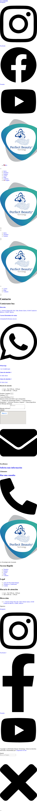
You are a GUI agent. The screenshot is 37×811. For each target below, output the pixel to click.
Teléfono (2, 395)
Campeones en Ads (21, 750)
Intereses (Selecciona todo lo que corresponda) (12, 399)
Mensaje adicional (5, 408)
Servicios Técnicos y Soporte (16, 402)
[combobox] (8, 755)
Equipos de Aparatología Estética (11, 400)
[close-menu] (0, 228)
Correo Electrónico (5, 397)
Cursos (5, 175)
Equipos (5, 174)
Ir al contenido (4, 0)
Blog (4, 177)
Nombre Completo (5, 393)
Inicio (5, 171)
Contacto (5, 178)
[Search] (0, 810)
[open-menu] (0, 168)
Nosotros (5, 172)
